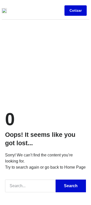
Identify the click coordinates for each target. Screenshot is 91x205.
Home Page (75, 167)
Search (71, 186)
